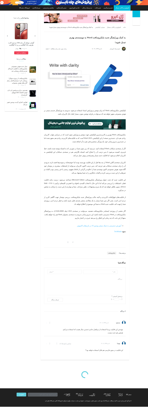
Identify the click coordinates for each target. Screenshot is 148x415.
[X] (25, 401)
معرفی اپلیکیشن (100, 27)
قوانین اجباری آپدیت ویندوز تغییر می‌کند (17, 103)
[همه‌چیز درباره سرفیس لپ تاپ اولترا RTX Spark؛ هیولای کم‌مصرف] (32, 93)
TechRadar (118, 231)
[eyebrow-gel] (85, 18)
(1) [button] (65, 343)
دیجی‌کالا (128, 394)
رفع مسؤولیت (92, 394)
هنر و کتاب (98, 8)
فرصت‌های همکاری (107, 394)
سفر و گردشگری (61, 8)
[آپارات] (29, 401)
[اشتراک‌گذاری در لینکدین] (60, 242)
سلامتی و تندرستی (48, 8)
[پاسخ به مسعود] (53, 323)
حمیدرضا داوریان (115, 49)
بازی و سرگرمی (108, 8)
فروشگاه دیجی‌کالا (24, 8)
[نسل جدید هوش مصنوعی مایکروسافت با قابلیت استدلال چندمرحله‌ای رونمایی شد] (32, 69)
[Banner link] (74, 2)
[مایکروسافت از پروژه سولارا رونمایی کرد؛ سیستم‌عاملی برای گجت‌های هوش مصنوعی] (32, 81)
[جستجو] (136, 21)
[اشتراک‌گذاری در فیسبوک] (56, 242)
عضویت (21, 394)
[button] (72, 242)
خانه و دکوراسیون (74, 8)
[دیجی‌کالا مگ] (136, 14)
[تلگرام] (17, 401)
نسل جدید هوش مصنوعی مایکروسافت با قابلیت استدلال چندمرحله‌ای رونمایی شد (17, 69)
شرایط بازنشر (120, 394)
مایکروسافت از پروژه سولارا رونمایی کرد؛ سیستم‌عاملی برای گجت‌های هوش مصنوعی (17, 81)
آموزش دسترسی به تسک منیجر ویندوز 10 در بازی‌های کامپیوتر (99, 226)
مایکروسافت (111, 253)
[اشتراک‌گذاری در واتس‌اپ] (49, 242)
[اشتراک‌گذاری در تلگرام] (45, 242)
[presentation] (35, 35)
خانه (124, 27)
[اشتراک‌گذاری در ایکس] (53, 242)
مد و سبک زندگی (87, 8)
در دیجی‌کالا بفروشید (79, 394)
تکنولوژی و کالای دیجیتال (122, 8)
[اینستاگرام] (21, 401)
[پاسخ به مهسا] (53, 343)
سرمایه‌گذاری (36, 8)
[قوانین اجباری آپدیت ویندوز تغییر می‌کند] (32, 105)
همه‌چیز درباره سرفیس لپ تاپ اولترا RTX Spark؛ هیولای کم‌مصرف (17, 93)
